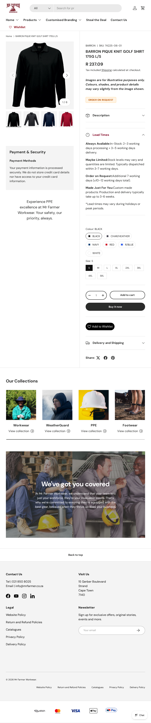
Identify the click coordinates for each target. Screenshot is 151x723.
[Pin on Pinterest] (113, 358)
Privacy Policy (15, 637)
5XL (102, 275)
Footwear (130, 425)
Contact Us (119, 20)
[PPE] (94, 405)
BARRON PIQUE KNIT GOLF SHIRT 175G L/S (36, 36)
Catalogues (13, 629)
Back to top (75, 554)
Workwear (21, 425)
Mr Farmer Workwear (25, 679)
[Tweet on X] (98, 358)
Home (9, 36)
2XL (127, 267)
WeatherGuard (57, 425)
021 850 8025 (21, 582)
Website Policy (16, 615)
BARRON (91, 45)
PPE (94, 425)
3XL (139, 267)
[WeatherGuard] (57, 405)
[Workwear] (21, 405)
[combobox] (76, 8)
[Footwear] (130, 405)
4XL (90, 275)
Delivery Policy (16, 644)
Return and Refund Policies (24, 622)
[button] (143, 8)
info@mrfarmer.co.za (29, 586)
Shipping (106, 70)
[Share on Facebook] (105, 358)
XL (116, 267)
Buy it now (115, 306)
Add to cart (127, 295)
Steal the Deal (96, 20)
